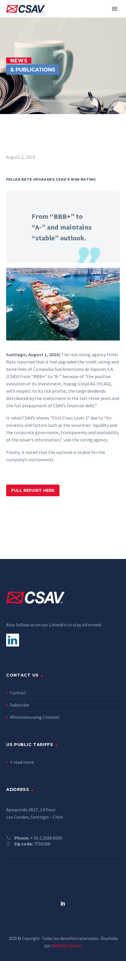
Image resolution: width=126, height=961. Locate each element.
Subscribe (19, 705)
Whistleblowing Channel (34, 717)
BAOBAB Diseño (67, 945)
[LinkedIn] (63, 903)
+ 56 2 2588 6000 (46, 838)
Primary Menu (114, 8)
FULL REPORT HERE (33, 490)
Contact (18, 693)
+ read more (22, 762)
